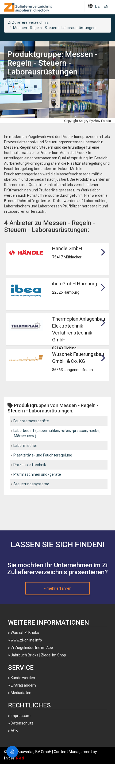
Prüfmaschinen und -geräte (37, 474)
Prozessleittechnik (29, 465)
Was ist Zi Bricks (25, 633)
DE (97, 6)
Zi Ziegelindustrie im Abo (32, 647)
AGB (14, 730)
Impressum (20, 716)
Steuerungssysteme (31, 484)
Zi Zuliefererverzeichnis (28, 22)
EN (106, 6)
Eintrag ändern (23, 685)
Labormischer (25, 445)
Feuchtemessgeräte (31, 421)
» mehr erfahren (57, 588)
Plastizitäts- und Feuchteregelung (42, 455)
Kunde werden (23, 678)
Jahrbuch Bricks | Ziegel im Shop (38, 655)
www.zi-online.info (26, 640)
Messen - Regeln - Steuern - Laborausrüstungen (54, 28)
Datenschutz (22, 723)
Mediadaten (21, 693)
